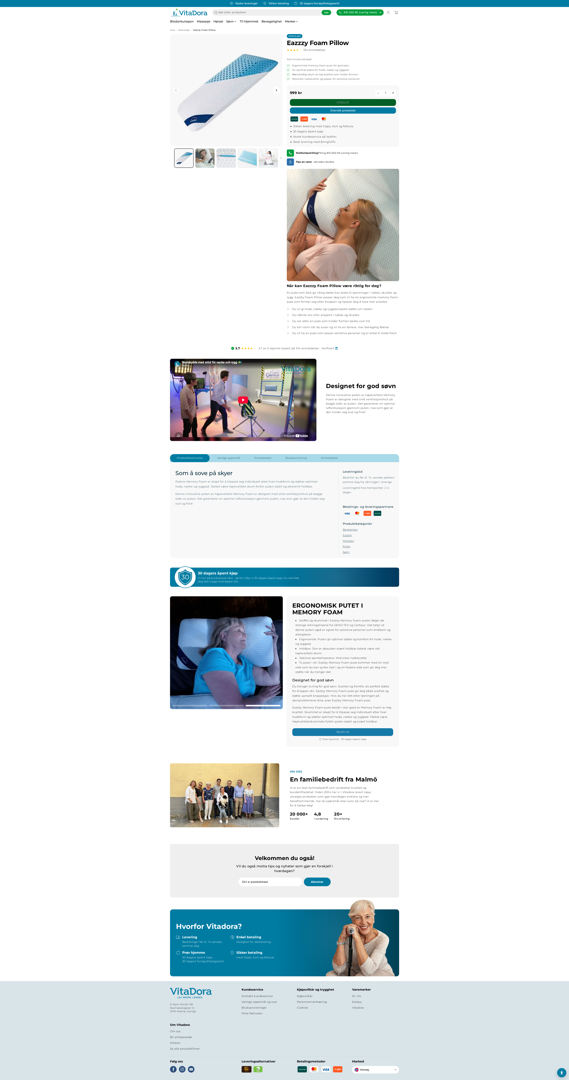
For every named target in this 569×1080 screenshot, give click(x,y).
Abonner (317, 882)
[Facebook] (173, 1069)
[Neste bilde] (276, 90)
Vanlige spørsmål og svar (259, 1002)
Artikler (175, 1043)
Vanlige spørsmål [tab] (228, 458)
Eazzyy (357, 1002)
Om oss (175, 1031)
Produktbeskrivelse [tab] (190, 458)
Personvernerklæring (312, 1002)
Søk (326, 12)
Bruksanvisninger (254, 1007)
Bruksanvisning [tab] (296, 458)
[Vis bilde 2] (226, 705)
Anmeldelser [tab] (329, 458)
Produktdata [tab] (262, 458)
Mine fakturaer (252, 1013)
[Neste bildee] (280, 158)
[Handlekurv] (396, 12)
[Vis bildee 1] (184, 158)
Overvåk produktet (343, 110)
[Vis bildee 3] (226, 158)
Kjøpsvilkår (305, 996)
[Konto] (388, 12)
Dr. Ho (356, 996)
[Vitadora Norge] (191, 993)
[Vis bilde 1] (189, 705)
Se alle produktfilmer (185, 1048)
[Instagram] (182, 1069)
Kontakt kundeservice (257, 996)
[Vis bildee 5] (268, 158)
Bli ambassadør (181, 1037)
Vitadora (358, 1007)
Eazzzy (347, 535)
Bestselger (184, 30)
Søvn (346, 552)
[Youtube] (191, 1069)
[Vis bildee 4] (247, 158)
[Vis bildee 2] (205, 158)
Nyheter (348, 541)
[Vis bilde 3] (263, 705)
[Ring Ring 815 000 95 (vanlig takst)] (290, 153)
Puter (347, 546)
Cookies (302, 1007)
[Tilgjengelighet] (561, 1072)
